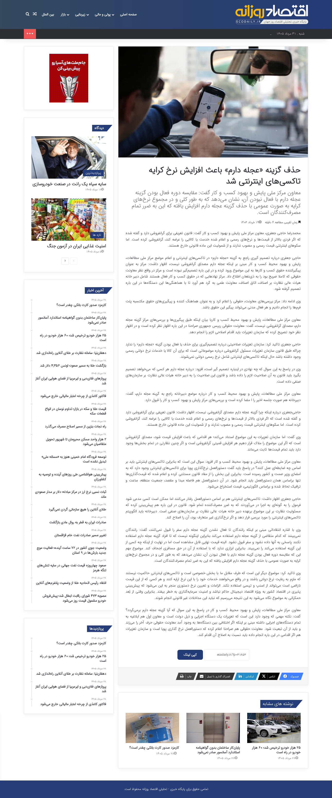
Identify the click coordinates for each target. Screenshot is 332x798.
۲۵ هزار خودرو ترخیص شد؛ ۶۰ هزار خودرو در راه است (72, 33)
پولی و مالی (103, 14)
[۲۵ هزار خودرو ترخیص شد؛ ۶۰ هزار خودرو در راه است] (274, 728)
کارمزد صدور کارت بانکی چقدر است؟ (154, 747)
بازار (63, 14)
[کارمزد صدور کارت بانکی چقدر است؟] (152, 728)
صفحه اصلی (128, 14)
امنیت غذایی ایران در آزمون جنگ (76, 246)
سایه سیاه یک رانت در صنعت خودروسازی (69, 184)
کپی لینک (190, 654)
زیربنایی (80, 14)
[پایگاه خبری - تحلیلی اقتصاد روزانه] (271, 14)
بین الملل (48, 14)
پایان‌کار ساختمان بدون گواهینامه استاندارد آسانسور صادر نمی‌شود (218, 750)
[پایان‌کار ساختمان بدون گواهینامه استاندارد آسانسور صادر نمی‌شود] (213, 728)
